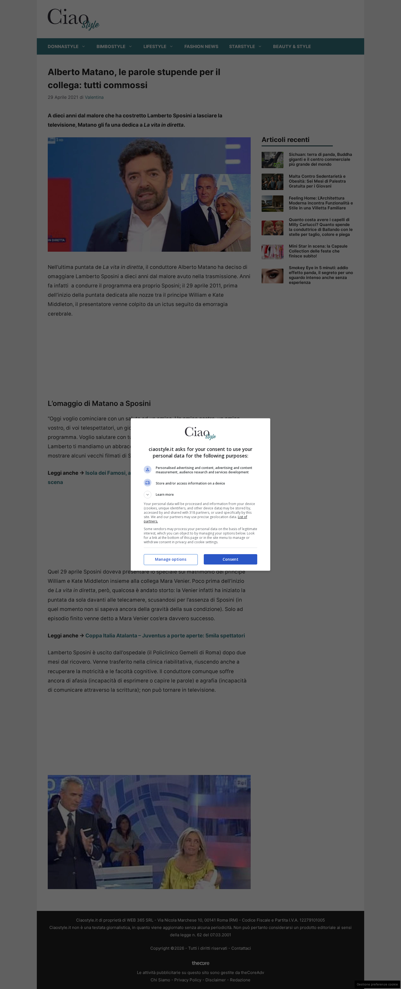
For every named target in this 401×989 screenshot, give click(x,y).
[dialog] (200, 494)
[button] (200, 494)
